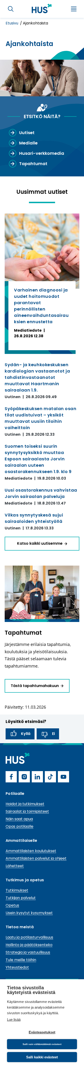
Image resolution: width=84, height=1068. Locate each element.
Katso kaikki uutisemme (40, 543)
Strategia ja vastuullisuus (28, 952)
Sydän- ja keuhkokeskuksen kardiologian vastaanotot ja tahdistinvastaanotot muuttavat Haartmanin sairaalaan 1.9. (37, 377)
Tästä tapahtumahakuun (35, 685)
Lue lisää (14, 1019)
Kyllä (25, 733)
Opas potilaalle (19, 826)
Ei (53, 733)
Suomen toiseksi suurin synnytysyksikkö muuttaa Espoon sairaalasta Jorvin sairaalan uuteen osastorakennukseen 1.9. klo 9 (38, 458)
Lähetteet (15, 866)
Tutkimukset (17, 890)
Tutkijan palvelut (21, 898)
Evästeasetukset (42, 1032)
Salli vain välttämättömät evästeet (42, 1044)
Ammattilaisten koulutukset (31, 851)
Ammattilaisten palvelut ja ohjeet (36, 858)
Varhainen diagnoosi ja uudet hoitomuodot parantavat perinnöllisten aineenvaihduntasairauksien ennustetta (41, 306)
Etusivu (12, 23)
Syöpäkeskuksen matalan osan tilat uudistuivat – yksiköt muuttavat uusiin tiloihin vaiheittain (41, 418)
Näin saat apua (19, 819)
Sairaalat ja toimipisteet (27, 811)
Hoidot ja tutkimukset (25, 804)
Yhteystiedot (17, 967)
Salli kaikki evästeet (42, 1057)
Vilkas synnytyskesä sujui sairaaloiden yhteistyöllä (34, 518)
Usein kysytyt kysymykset (29, 913)
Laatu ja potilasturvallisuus (29, 937)
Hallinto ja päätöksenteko (29, 945)
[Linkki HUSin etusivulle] (42, 8)
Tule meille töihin (21, 960)
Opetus (12, 905)
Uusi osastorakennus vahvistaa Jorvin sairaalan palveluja (41, 493)
